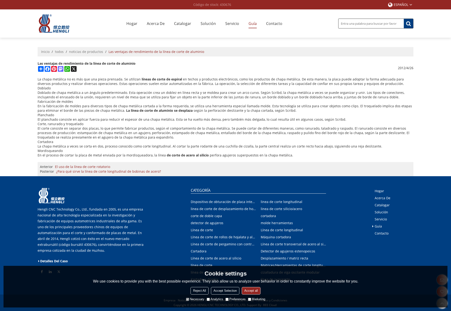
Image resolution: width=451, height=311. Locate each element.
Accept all (251, 290)
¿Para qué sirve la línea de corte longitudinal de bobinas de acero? (108, 171)
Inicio (45, 51)
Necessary (197, 299)
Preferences (237, 299)
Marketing (258, 299)
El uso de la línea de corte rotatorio (82, 166)
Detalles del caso (54, 261)
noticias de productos (86, 51)
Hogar (131, 23)
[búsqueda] (408, 23)
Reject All (199, 290)
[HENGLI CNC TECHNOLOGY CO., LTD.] (54, 23)
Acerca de (156, 23)
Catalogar (182, 23)
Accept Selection (225, 290)
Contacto (274, 23)
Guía (253, 23)
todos (59, 51)
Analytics (216, 299)
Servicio (232, 23)
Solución (208, 23)
